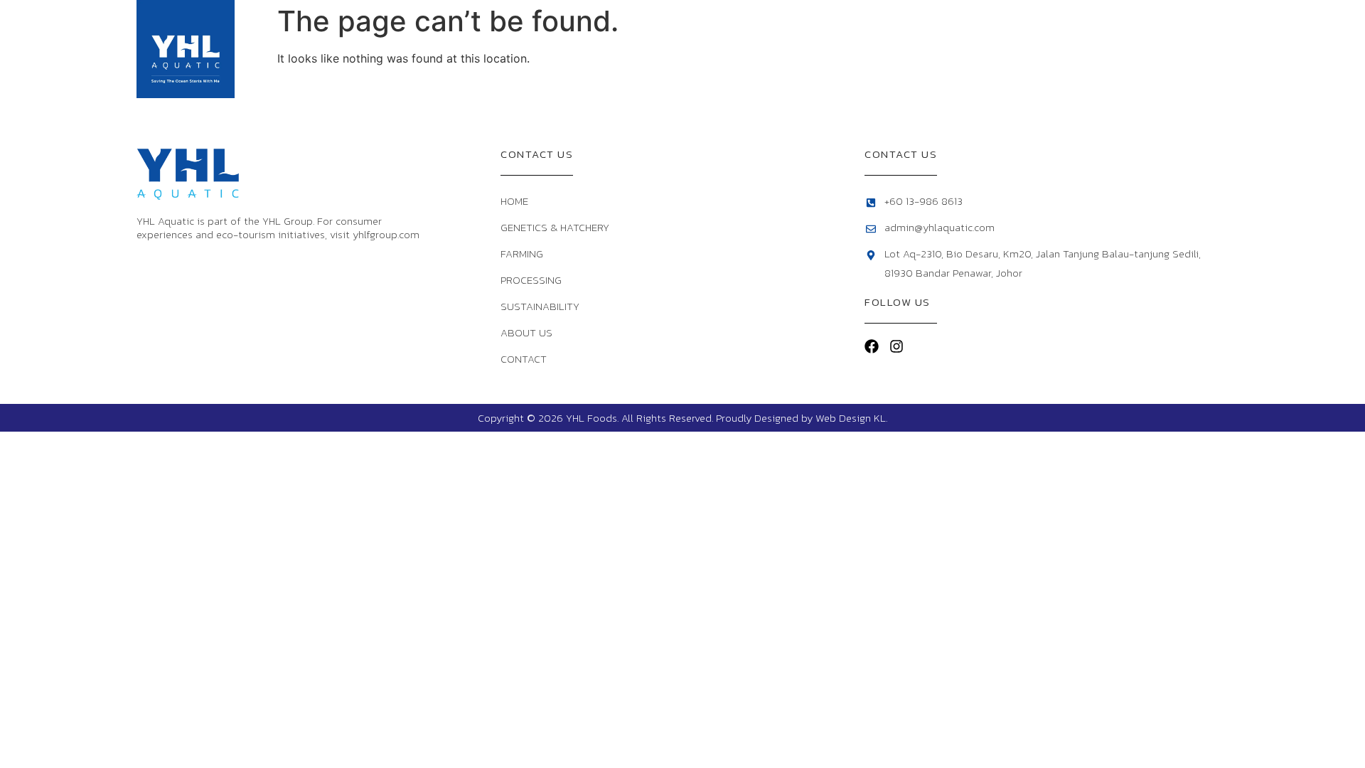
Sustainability (1002, 49)
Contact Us (1190, 49)
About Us (1108, 49)
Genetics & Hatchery (701, 49)
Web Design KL (850, 418)
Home (608, 49)
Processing (907, 49)
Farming (817, 49)
